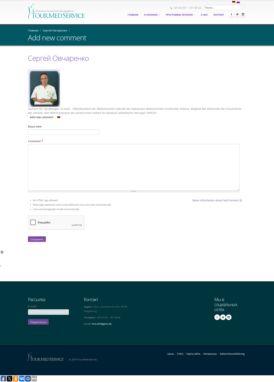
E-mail (33, 306)
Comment (35, 141)
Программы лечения (179, 14)
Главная (133, 14)
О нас (204, 14)
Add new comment (41, 117)
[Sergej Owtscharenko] (58, 117)
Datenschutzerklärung (232, 353)
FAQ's (180, 353)
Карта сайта (193, 353)
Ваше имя (35, 126)
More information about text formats (215, 200)
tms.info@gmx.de (101, 323)
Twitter (237, 14)
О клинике (151, 14)
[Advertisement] (236, 326)
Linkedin (243, 14)
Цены (170, 353)
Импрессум (210, 353)
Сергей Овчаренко (55, 30)
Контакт (218, 14)
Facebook (231, 14)
